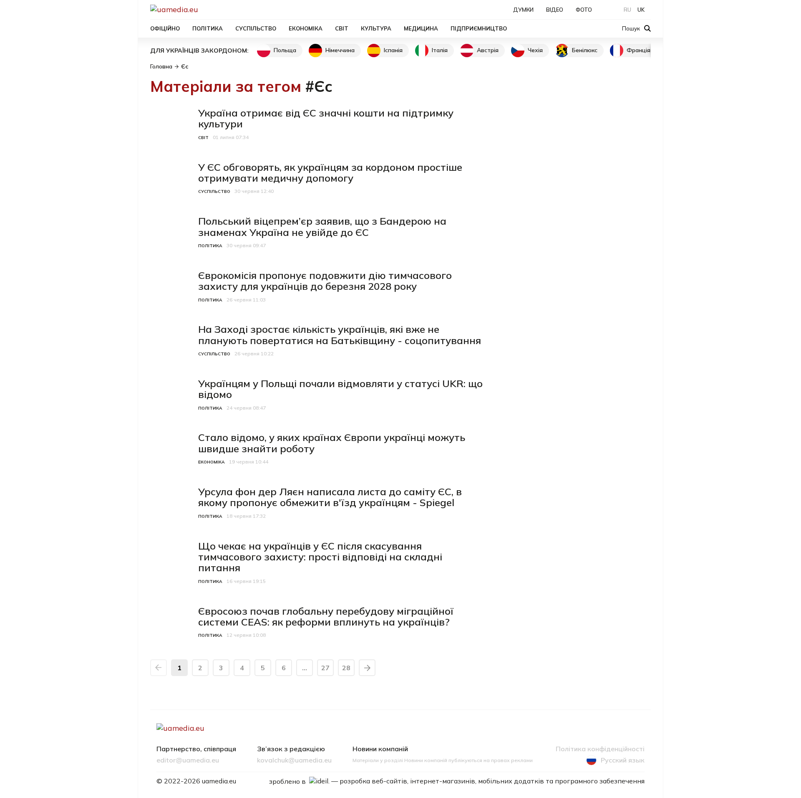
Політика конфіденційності (600, 749)
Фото (584, 9)
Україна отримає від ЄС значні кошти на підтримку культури (325, 118)
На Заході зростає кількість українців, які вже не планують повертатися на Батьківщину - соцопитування (339, 334)
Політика (207, 28)
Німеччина (340, 50)
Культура (376, 28)
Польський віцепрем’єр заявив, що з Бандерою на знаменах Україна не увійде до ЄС (322, 226)
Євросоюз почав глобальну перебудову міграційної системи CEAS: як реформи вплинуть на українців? (325, 616)
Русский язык (623, 760)
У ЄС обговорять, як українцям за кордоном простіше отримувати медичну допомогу (330, 172)
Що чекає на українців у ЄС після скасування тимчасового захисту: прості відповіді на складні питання (320, 557)
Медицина (421, 28)
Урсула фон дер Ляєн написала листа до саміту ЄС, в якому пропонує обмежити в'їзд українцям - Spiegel (330, 497)
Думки (523, 9)
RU (627, 9)
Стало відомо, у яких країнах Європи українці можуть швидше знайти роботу (331, 442)
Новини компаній (380, 749)
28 (346, 668)
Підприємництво (479, 28)
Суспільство (255, 28)
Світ (341, 28)
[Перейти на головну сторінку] (202, 9)
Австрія (488, 50)
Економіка (305, 28)
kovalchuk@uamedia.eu (294, 760)
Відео (554, 9)
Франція (638, 50)
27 (325, 668)
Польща (285, 50)
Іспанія (393, 50)
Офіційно (165, 28)
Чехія (535, 50)
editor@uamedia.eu (187, 760)
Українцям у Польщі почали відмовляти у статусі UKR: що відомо (340, 388)
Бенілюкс (584, 50)
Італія (440, 50)
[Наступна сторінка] (367, 667)
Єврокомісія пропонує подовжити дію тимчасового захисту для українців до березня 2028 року (325, 280)
